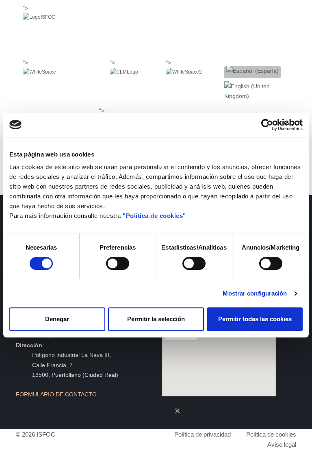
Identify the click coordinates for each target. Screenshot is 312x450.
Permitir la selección (156, 318)
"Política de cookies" (154, 215)
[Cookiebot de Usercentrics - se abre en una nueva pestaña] (267, 125)
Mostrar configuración (255, 293)
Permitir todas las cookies (255, 318)
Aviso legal (281, 444)
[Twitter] (177, 411)
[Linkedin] (189, 411)
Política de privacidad (202, 434)
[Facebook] (165, 411)
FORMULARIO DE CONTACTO (56, 394)
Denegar (57, 318)
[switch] (117, 263)
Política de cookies (271, 434)
